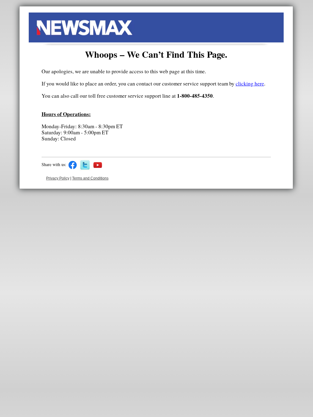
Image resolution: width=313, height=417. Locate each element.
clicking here (250, 83)
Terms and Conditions (90, 178)
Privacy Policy (57, 178)
